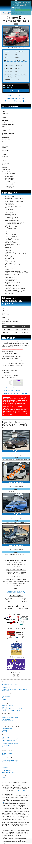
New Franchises (6, 687)
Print (25, 101)
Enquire (22, 98)
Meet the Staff (6, 719)
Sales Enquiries (6, 737)
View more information (22, 13)
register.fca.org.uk (6, 802)
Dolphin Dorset (6, 730)
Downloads (5, 767)
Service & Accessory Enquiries (10, 743)
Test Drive (9, 101)
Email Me (18, 101)
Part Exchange (6, 696)
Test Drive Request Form (8, 740)
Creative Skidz (22, 790)
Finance (4, 697)
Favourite (12, 96)
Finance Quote (17, 91)
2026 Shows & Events (8, 753)
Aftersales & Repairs (7, 705)
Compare (21, 96)
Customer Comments (7, 720)
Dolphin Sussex (6, 731)
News (3, 754)
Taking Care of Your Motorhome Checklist (12, 709)
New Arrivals (5, 690)
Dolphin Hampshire (7, 728)
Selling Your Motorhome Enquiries (10, 739)
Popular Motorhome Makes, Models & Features (14, 689)
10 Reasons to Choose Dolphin (10, 717)
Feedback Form (6, 745)
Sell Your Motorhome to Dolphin (10, 760)
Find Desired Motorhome (8, 742)
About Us (4, 716)
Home (3, 12)
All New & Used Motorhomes (9, 684)
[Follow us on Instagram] (18, 676)
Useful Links (5, 769)
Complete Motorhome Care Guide (11, 710)
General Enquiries (6, 746)
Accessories (5, 707)
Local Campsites (6, 770)
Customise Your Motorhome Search (11, 686)
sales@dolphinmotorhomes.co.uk (16, 591)
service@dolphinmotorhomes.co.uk (16, 592)
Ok (22, 10)
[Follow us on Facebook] (13, 676)
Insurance (4, 699)
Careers (4, 722)
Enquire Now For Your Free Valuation (11, 762)
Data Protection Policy (8, 772)
